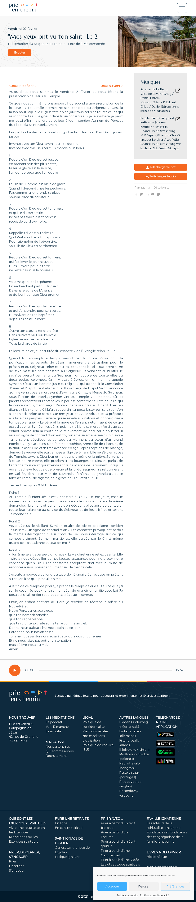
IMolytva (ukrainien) (134, 749)
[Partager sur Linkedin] (147, 194)
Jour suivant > (112, 86)
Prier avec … (112, 818)
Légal (87, 717)
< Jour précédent (22, 86)
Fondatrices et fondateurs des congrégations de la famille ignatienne (167, 837)
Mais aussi (55, 742)
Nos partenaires (58, 746)
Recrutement (56, 756)
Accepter (112, 886)
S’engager (17, 870)
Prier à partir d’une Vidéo (120, 860)
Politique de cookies (127, 895)
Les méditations (60, 717)
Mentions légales (95, 731)
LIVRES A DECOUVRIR (164, 852)
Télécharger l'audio (162, 176)
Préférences (175, 886)
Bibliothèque (157, 857)
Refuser (143, 886)
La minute (53, 731)
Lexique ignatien (67, 857)
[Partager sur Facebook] (136, 194)
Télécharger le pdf (162, 167)
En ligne (61, 823)
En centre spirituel (69, 828)
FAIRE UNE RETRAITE (72, 818)
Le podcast (54, 722)
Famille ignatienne (164, 818)
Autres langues (133, 717)
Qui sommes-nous (60, 751)
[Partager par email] (152, 194)
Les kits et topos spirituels (120, 864)
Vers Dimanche (57, 727)
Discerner (16, 866)
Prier (12, 861)
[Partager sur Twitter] (141, 194)
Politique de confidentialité (154, 895)
